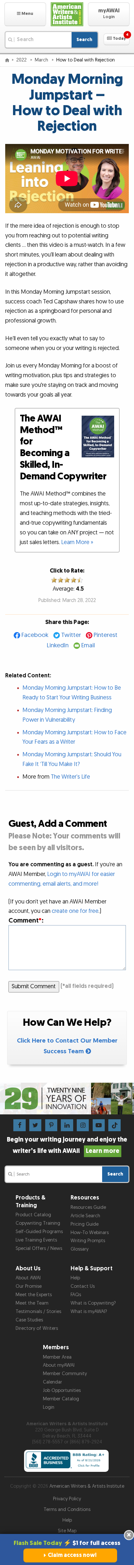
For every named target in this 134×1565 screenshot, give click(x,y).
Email (88, 645)
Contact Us (83, 1286)
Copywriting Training (38, 1223)
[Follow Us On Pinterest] (51, 1125)
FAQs (76, 1295)
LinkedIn (58, 645)
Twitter (71, 635)
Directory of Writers (37, 1328)
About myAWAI (58, 1365)
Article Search (85, 1216)
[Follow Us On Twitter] (35, 1125)
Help (75, 1278)
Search (84, 40)
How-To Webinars (90, 1233)
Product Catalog (33, 1215)
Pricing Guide (85, 1224)
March (42, 60)
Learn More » (77, 542)
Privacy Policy (67, 1499)
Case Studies (29, 1320)
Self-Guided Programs (39, 1232)
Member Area (57, 1357)
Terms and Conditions (67, 1509)
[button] (25, 14)
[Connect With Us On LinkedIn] (67, 1125)
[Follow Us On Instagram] (83, 1125)
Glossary (79, 1249)
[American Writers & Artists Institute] (67, 14)
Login (48, 1407)
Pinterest (105, 635)
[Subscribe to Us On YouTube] (99, 1125)
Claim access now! (72, 1555)
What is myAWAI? (89, 1311)
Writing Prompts (88, 1241)
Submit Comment (34, 986)
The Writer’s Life (70, 777)
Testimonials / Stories (38, 1311)
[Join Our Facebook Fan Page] (19, 1125)
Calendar (52, 1382)
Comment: (26, 920)
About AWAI (28, 1278)
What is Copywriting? (93, 1303)
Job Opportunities (62, 1390)
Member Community (65, 1374)
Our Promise (29, 1286)
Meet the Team (32, 1303)
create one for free (75, 911)
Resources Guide (88, 1207)
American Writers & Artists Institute (86, 1486)
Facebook (34, 635)
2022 (22, 60)
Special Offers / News (39, 1248)
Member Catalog (61, 1399)
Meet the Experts (34, 1295)
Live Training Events (36, 1240)
